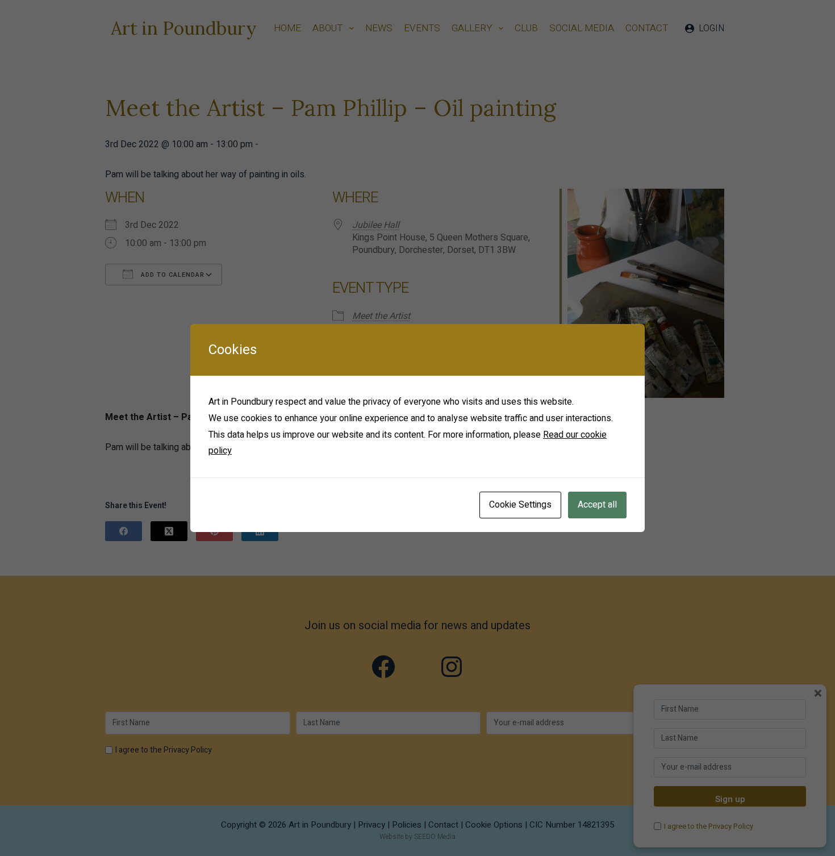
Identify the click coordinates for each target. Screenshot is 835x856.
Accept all (597, 505)
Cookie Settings (520, 505)
